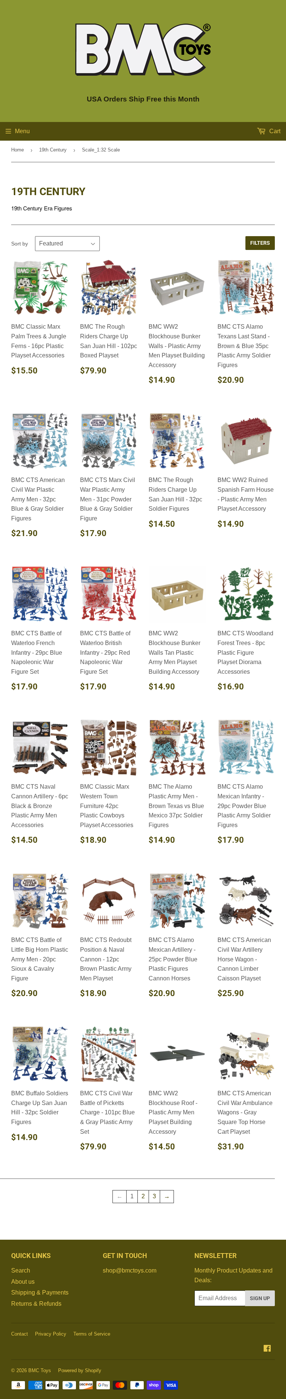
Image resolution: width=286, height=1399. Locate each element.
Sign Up (260, 1298)
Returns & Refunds (36, 1304)
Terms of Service (91, 1334)
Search (20, 1270)
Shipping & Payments (40, 1292)
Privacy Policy (50, 1334)
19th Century (53, 150)
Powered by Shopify (79, 1370)
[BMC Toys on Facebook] (267, 1349)
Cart (274, 131)
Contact (19, 1334)
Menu (22, 131)
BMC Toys (39, 1370)
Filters (260, 243)
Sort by (19, 244)
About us (23, 1281)
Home (17, 150)
